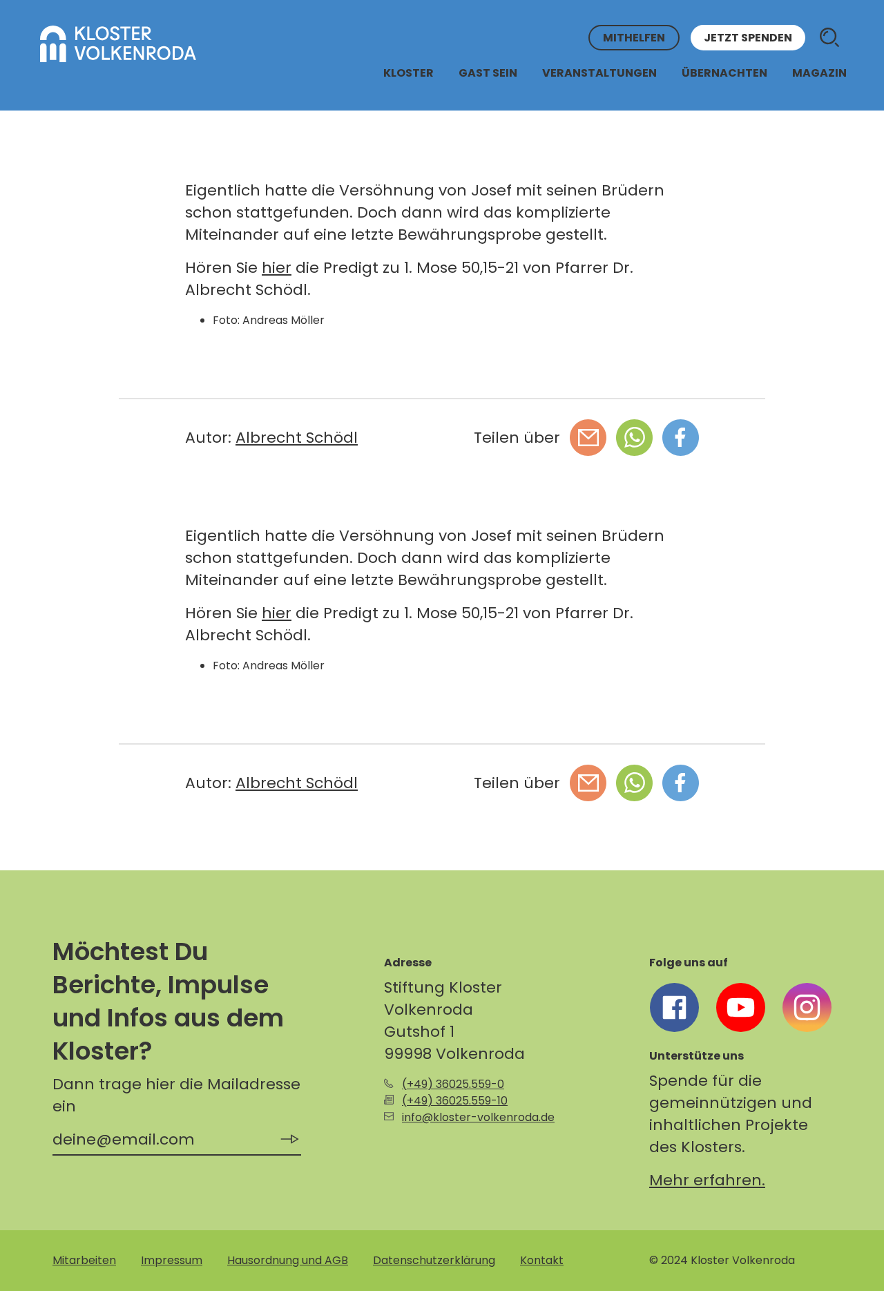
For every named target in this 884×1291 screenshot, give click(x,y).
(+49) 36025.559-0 (453, 1084)
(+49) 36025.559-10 (455, 1101)
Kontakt (542, 1260)
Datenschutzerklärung (434, 1260)
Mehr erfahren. (707, 1180)
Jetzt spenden (748, 38)
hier (276, 267)
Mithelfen (634, 38)
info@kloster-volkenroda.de (478, 1117)
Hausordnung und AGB (287, 1260)
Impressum (171, 1260)
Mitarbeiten (84, 1260)
